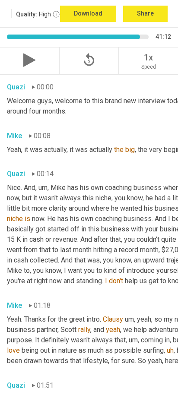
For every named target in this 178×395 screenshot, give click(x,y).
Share (145, 13)
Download (88, 13)
